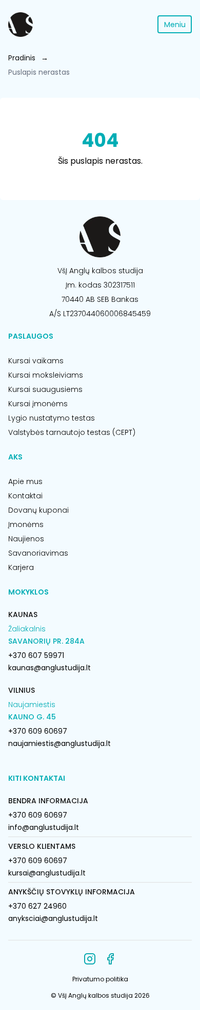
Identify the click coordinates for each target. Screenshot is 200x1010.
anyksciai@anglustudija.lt (53, 918)
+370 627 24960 (37, 906)
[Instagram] (90, 959)
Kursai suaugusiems (45, 389)
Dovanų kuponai (38, 510)
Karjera (21, 567)
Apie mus (25, 481)
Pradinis (21, 58)
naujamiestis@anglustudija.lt (59, 743)
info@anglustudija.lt (43, 827)
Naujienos (26, 539)
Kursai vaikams (36, 361)
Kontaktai (25, 496)
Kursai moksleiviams (45, 375)
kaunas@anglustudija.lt (49, 668)
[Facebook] (110, 959)
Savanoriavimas (38, 553)
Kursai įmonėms (38, 404)
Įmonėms (26, 524)
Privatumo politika (100, 979)
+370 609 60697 (37, 731)
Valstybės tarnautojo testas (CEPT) (71, 432)
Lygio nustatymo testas (51, 418)
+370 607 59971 (36, 655)
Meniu (175, 24)
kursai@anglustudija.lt (47, 873)
